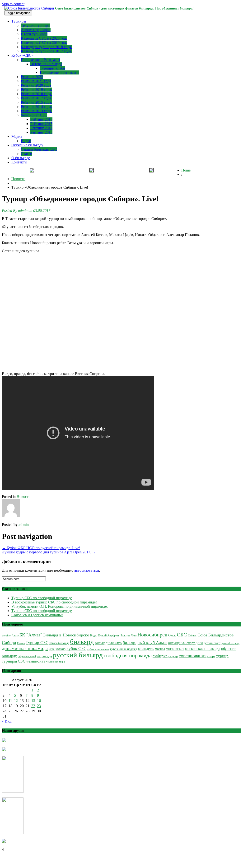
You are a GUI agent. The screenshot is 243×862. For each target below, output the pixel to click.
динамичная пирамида (25, 648)
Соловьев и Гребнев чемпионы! (37, 615)
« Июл (7, 721)
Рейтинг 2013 (41, 132)
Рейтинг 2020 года (36, 85)
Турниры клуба (52, 68)
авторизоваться (86, 570)
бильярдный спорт (181, 643)
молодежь (146, 649)
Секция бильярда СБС (39, 149)
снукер (173, 656)
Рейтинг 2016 (41, 119)
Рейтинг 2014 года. (36, 107)
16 (39, 701)
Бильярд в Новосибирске (66, 635)
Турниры (18, 21)
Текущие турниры (35, 25)
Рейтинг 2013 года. (36, 111)
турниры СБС (13, 661)
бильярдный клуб (108, 643)
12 (16, 701)
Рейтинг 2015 (41, 124)
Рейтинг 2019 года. (36, 90)
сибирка (160, 655)
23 (39, 706)
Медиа (16, 136)
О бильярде (20, 158)
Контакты (19, 162)
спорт (211, 656)
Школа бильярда (59, 643)
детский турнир (230, 643)
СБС (182, 635)
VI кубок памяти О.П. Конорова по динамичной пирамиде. (59, 606)
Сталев (21, 643)
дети (199, 642)
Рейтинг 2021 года (36, 81)
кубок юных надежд (123, 649)
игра (52, 649)
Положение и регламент (59, 72)
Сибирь (192, 635)
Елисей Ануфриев (109, 635)
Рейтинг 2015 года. (36, 102)
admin (23, 211)
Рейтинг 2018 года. (36, 94)
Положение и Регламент (40, 60)
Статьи (26, 154)
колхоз (60, 649)
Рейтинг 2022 (32, 77)
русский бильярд (78, 655)
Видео (26, 141)
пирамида (44, 656)
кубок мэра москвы (98, 649)
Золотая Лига (128, 635)
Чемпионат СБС (34, 115)
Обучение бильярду (27, 145)
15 (33, 701)
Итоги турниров (34, 34)
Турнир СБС (37, 642)
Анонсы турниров (36, 30)
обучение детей (27, 656)
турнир (222, 656)
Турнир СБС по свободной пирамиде (41, 598)
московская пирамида (202, 649)
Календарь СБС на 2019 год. (44, 43)
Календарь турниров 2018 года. (46, 47)
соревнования (192, 655)
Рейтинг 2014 (41, 128)
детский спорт (212, 643)
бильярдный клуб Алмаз (145, 642)
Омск (172, 635)
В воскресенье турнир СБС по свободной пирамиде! (54, 602)
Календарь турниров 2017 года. (46, 51)
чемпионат (35, 661)
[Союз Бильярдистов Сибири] (29, 8)
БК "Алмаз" (30, 634)
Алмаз (15, 635)
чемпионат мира (55, 661)
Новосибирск (152, 635)
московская (175, 649)
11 (10, 701)
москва (160, 649)
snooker (6, 635)
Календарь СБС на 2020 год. (44, 38)
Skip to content (13, 4)
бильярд (82, 641)
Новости (18, 179)
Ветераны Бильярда (46, 64)
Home (186, 170)
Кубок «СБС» (22, 55)
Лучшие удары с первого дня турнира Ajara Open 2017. (49, 552)
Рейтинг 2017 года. (36, 98)
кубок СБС (76, 648)
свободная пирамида (128, 655)
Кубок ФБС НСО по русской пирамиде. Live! (41, 548)
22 (33, 706)
